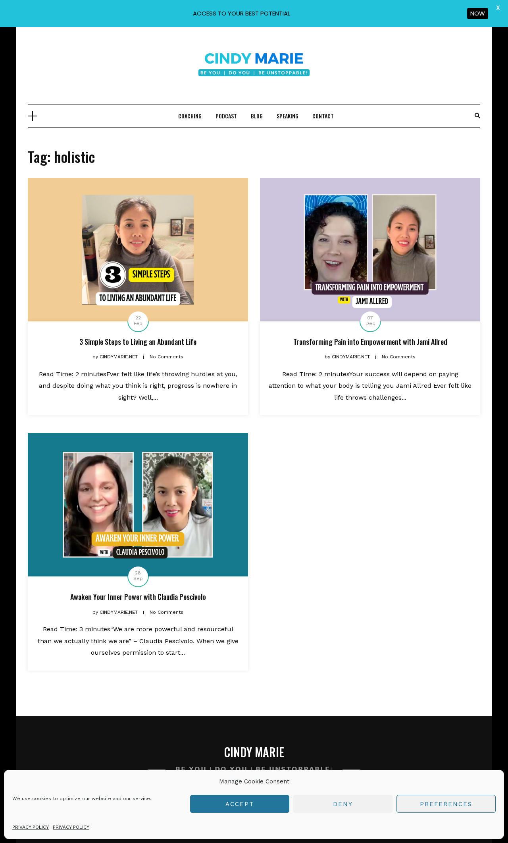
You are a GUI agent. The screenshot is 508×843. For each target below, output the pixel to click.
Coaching (190, 116)
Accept (239, 804)
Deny (343, 804)
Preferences (446, 804)
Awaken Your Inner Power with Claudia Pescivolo (138, 597)
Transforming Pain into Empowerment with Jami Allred (370, 341)
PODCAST (226, 116)
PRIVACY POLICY (30, 827)
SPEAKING (287, 116)
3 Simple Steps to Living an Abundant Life (137, 341)
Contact (323, 116)
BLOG (257, 116)
